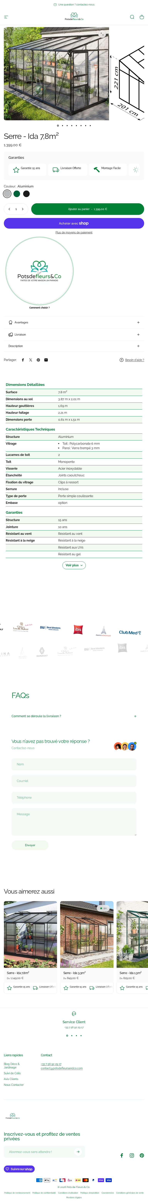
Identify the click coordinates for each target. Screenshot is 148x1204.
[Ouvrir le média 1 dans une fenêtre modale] (102, 34)
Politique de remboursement (17, 1193)
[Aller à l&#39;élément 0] (58, 125)
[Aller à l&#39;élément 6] (81, 125)
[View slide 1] (67, 1035)
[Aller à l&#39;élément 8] (90, 125)
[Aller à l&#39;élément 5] (76, 125)
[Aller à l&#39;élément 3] (67, 125)
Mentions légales (74, 1197)
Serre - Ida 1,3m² (130, 973)
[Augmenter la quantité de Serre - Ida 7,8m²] (23, 209)
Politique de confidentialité (44, 1193)
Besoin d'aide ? (134, 359)
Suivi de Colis (12, 1073)
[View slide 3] (76, 1035)
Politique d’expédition (89, 1193)
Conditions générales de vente (130, 1193)
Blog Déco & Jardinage (11, 1065)
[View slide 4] (81, 1035)
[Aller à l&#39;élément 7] (85, 125)
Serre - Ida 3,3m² (74, 973)
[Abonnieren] (78, 1152)
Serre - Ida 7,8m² (18, 973)
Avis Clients (11, 1079)
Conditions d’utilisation (68, 1193)
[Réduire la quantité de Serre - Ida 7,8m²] (8, 209)
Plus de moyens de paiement (74, 232)
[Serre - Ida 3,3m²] (86, 934)
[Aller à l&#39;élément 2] (62, 125)
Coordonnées (108, 1193)
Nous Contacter (14, 1084)
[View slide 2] (71, 1035)
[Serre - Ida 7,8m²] (30, 934)
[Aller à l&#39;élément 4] (71, 125)
